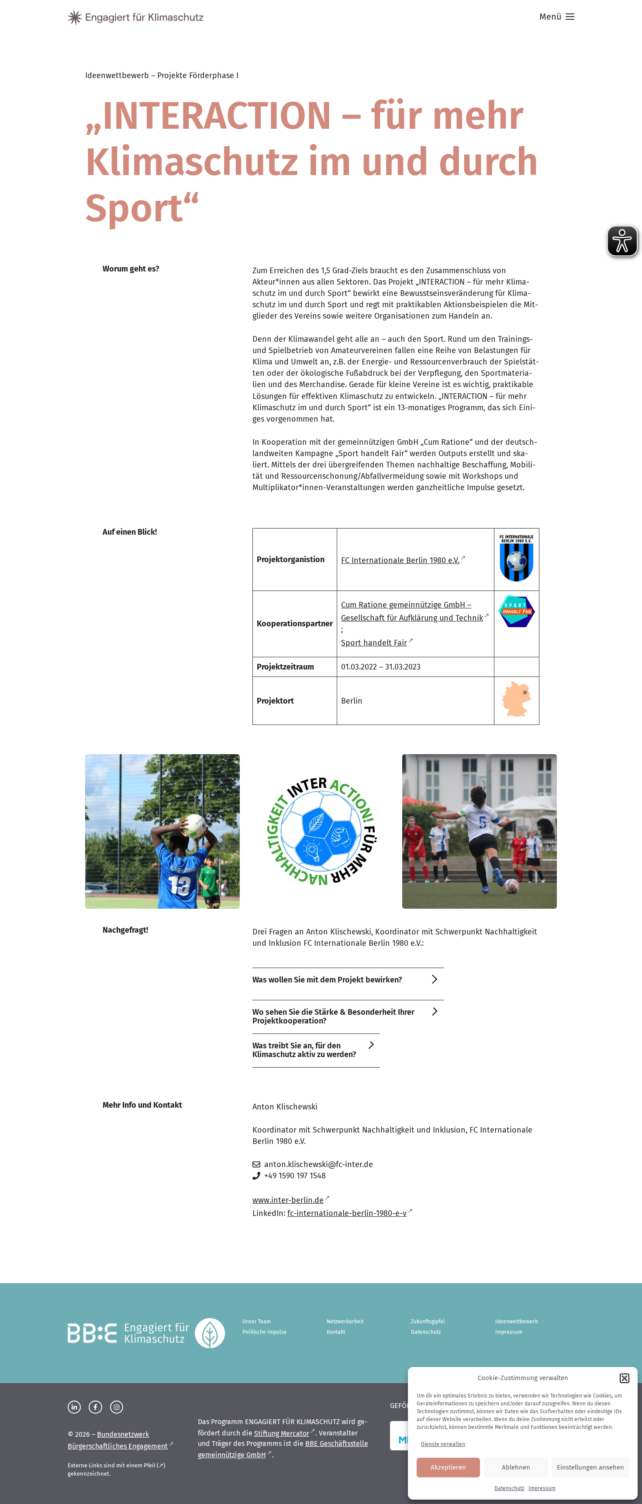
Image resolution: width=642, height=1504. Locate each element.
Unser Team (256, 1322)
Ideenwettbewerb (516, 1322)
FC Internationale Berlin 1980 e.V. (400, 560)
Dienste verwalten (443, 1444)
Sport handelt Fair (374, 643)
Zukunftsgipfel (428, 1322)
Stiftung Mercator (281, 1433)
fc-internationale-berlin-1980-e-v (347, 1213)
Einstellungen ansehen (590, 1467)
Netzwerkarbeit (345, 1322)
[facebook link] (95, 1407)
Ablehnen (516, 1467)
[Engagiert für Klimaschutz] (136, 17)
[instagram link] (74, 1407)
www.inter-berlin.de (288, 1200)
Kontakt (336, 1332)
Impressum (542, 1488)
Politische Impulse (264, 1332)
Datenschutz (509, 1488)
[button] (624, 1378)
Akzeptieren (448, 1467)
